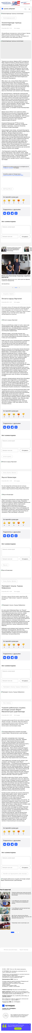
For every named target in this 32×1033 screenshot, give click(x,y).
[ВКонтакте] (4, 213)
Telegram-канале (8, 167)
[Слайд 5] (19, 287)
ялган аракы (7, 456)
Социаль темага (8, 294)
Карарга (17, 1028)
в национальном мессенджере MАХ (13, 174)
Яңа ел (5, 565)
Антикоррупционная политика (10, 1023)
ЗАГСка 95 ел (7, 189)
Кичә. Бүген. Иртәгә (9, 472)
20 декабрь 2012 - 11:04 (7, 28)
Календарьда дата (9, 18)
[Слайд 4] (17, 287)
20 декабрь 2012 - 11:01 (7, 302)
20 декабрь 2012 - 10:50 (7, 715)
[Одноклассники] (8, 213)
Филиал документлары (10, 949)
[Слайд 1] (12, 287)
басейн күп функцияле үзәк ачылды (15, 873)
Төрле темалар (23, 949)
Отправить (25, 236)
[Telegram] (12, 213)
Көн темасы (7, 703)
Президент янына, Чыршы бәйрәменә (15, 687)
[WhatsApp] (16, 213)
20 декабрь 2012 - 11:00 (7, 480)
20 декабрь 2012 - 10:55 (7, 591)
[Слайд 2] (14, 287)
